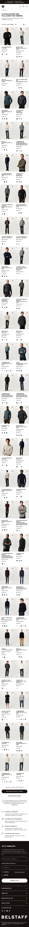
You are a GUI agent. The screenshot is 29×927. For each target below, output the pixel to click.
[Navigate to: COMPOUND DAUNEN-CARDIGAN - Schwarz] (7, 288)
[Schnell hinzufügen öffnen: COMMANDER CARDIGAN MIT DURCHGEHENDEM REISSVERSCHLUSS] (17, 151)
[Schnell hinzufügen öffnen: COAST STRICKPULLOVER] (2, 657)
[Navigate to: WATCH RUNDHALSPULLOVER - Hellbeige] (7, 130)
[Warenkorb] (23, 6)
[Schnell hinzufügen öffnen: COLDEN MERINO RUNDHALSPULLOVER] (2, 182)
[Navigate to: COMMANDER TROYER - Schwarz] (7, 731)
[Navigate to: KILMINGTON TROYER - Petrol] (7, 414)
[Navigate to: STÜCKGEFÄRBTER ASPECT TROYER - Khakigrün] (7, 226)
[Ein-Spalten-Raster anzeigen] (26, 24)
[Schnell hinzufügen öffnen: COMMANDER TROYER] (2, 749)
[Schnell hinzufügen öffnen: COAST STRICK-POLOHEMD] (2, 719)
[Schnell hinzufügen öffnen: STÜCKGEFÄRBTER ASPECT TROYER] (2, 244)
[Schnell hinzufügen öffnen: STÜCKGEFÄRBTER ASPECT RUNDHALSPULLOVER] (2, 214)
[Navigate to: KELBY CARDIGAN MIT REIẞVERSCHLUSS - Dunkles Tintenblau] (7, 606)
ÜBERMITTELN (14, 880)
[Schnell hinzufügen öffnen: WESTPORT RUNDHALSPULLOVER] (17, 57)
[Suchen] (20, 6)
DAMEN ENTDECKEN (19, 2)
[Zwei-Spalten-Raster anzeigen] (24, 24)
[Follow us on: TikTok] (9, 911)
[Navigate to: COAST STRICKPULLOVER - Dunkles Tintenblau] (7, 638)
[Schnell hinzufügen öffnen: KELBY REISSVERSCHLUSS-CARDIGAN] (17, 371)
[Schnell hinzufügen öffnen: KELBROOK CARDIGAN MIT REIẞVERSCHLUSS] (17, 595)
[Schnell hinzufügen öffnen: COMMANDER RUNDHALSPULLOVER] (2, 371)
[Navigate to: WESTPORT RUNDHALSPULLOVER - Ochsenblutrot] (7, 509)
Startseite (4, 10)
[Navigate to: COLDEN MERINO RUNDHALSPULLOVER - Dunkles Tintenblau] (7, 162)
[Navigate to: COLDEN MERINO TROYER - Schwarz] (7, 36)
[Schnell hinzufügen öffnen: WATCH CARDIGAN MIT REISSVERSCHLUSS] (17, 88)
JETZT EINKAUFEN (9, 2)
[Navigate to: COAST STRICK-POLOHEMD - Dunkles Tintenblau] (7, 700)
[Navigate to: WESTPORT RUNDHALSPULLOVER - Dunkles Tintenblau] (7, 256)
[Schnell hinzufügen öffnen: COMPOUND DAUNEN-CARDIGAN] (17, 119)
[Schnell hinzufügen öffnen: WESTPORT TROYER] (2, 340)
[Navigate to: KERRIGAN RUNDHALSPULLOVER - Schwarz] (7, 575)
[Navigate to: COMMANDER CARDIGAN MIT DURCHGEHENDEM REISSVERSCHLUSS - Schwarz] (7, 382)
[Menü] (26, 6)
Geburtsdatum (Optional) (8, 863)
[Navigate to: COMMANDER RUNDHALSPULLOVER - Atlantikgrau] (7, 351)
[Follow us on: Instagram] (2, 911)
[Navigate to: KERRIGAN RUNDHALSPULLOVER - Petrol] (7, 99)
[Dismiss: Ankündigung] (27, 2)
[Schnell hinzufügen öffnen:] (12, 29)
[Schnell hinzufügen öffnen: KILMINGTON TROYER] (2, 433)
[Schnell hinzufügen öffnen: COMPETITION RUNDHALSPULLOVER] (2, 688)
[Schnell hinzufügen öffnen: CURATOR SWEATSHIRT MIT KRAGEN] (17, 688)
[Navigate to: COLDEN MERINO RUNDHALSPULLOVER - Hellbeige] (7, 478)
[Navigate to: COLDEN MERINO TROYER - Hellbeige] (7, 447)
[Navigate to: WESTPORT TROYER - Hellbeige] (7, 320)
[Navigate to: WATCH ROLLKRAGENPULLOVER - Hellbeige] (7, 68)
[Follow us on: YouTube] (7, 911)
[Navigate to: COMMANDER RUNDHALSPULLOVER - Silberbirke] (7, 762)
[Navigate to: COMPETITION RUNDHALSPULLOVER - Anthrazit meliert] (7, 669)
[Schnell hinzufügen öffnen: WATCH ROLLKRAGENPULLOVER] (2, 88)
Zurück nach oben (14, 795)
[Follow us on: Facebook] (4, 911)
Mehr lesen (14, 804)
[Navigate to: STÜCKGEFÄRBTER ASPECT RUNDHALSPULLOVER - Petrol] (7, 193)
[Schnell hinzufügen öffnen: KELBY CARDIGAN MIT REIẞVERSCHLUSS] (2, 626)
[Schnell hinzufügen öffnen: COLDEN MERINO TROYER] (2, 54)
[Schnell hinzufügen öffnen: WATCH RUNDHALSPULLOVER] (2, 150)
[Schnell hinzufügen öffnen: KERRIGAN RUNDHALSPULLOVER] (2, 119)
